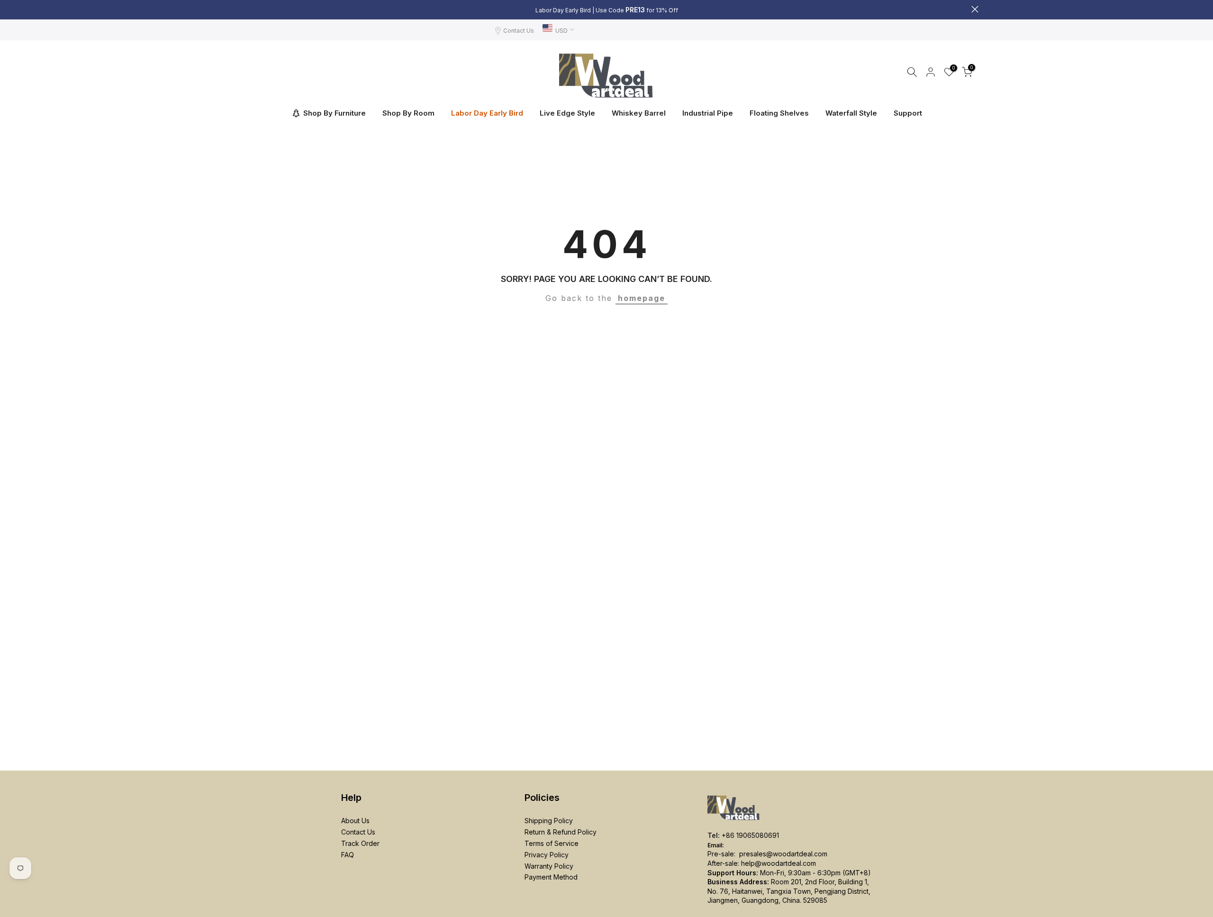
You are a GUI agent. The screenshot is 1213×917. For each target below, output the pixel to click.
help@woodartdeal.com (778, 863)
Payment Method (551, 877)
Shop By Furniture (334, 113)
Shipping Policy (549, 821)
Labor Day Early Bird (487, 113)
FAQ (347, 855)
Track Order (360, 843)
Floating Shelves (779, 113)
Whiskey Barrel (639, 113)
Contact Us (518, 30)
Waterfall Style (851, 113)
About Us (355, 821)
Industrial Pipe (707, 113)
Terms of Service (552, 843)
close (238, 9)
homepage (641, 298)
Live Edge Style (567, 113)
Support (908, 113)
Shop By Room (408, 113)
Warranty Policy (549, 866)
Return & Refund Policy (561, 832)
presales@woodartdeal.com (783, 854)
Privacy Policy (547, 855)
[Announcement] (606, 10)
